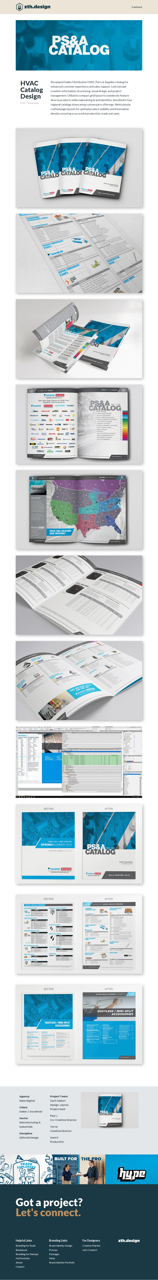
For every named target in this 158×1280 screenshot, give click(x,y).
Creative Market (91, 1245)
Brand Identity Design (60, 1245)
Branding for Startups (27, 1254)
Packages (54, 1254)
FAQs (52, 1258)
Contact (137, 7)
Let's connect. (48, 1212)
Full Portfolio (23, 1258)
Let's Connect (90, 1249)
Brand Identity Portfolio (62, 1262)
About (19, 1262)
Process (53, 1249)
